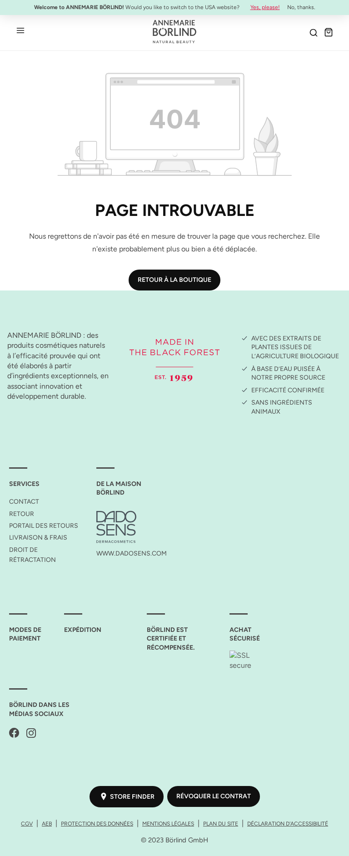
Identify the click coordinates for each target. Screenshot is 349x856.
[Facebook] (14, 733)
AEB (47, 823)
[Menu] (20, 30)
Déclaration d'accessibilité (287, 823)
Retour (21, 514)
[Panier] (328, 32)
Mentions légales (168, 823)
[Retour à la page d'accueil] (174, 31)
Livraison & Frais (38, 537)
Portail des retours (43, 526)
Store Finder (132, 797)
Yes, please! (265, 7)
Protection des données (97, 823)
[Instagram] (31, 733)
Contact (24, 502)
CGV (27, 823)
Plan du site (220, 823)
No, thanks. (301, 7)
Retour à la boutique (174, 280)
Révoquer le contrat (213, 796)
